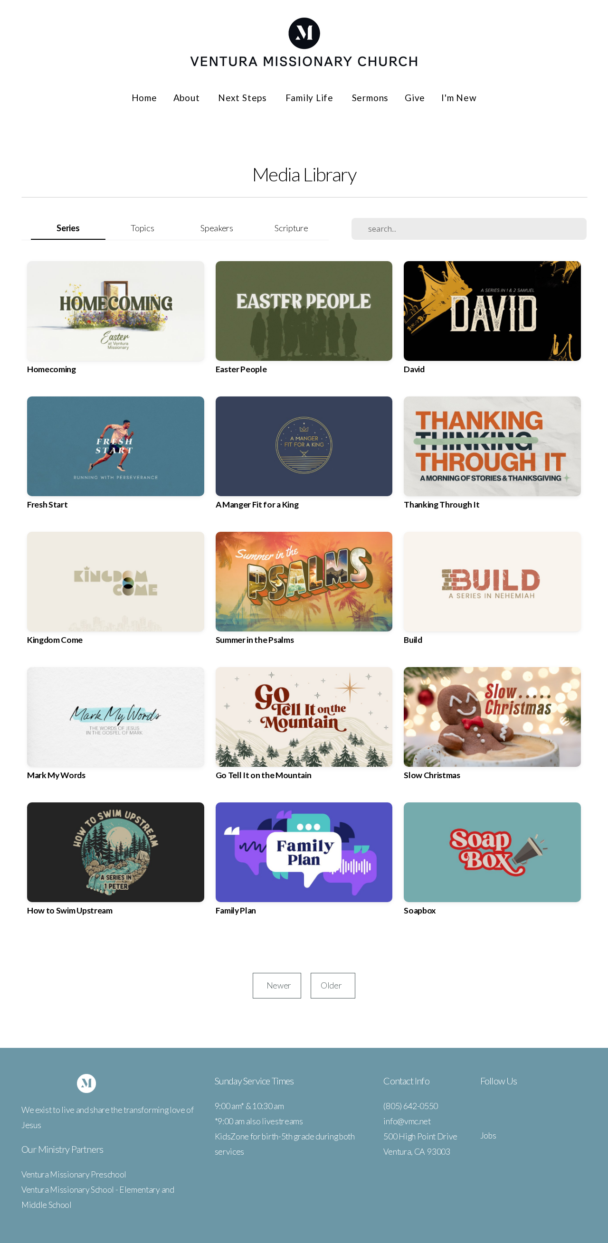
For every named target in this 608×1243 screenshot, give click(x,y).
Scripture (291, 228)
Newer (277, 985)
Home (144, 97)
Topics (142, 228)
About (187, 97)
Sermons (370, 97)
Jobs (488, 1135)
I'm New (458, 97)
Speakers (216, 228)
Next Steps (243, 97)
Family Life (310, 97)
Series (68, 228)
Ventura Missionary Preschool (73, 1174)
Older (333, 985)
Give (415, 97)
